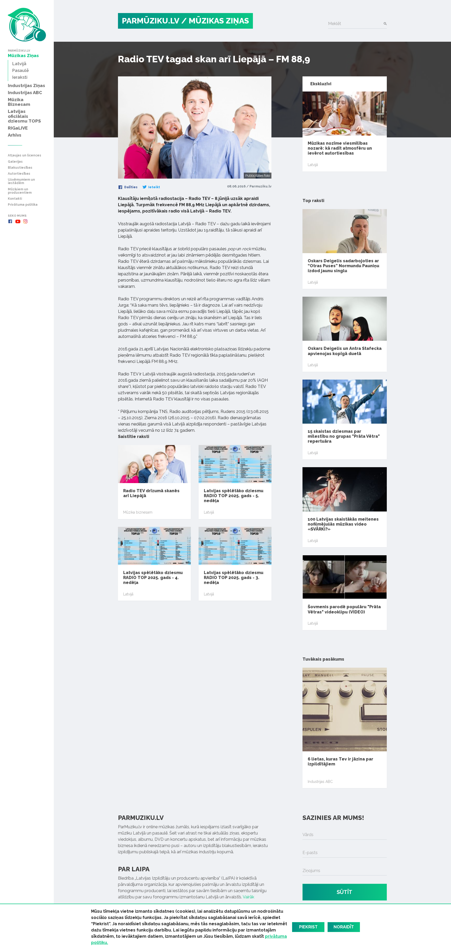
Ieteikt (153, 187)
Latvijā (209, 512)
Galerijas (15, 161)
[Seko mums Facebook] (10, 221)
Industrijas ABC (320, 782)
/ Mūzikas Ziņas (215, 20)
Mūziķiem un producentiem (20, 191)
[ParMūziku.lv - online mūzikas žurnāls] (27, 24)
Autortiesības (19, 173)
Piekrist (308, 926)
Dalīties (130, 187)
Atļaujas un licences (24, 155)
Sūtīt (344, 892)
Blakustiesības (20, 167)
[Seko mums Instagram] (25, 221)
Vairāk (248, 896)
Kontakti (15, 198)
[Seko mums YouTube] (17, 221)
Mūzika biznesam (137, 512)
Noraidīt (344, 926)
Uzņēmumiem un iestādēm (21, 181)
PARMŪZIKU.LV (150, 20)
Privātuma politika (23, 204)
